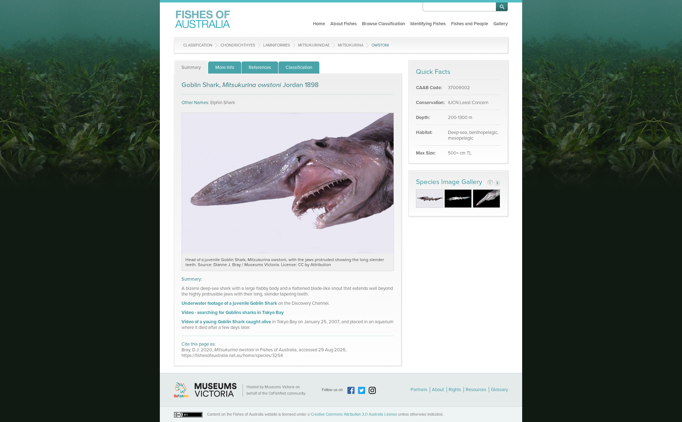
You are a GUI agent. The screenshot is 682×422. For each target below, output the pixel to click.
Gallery (500, 24)
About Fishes (343, 24)
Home (319, 24)
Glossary (499, 390)
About (438, 390)
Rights (455, 390)
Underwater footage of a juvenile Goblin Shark (229, 303)
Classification (197, 45)
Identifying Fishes (428, 24)
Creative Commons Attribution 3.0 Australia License (354, 414)
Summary (191, 67)
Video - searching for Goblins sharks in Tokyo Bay (233, 312)
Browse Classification (383, 24)
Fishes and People (469, 24)
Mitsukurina (350, 45)
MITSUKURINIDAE (314, 45)
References (260, 67)
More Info (224, 67)
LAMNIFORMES (276, 45)
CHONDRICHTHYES (238, 45)
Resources (476, 390)
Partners (419, 390)
